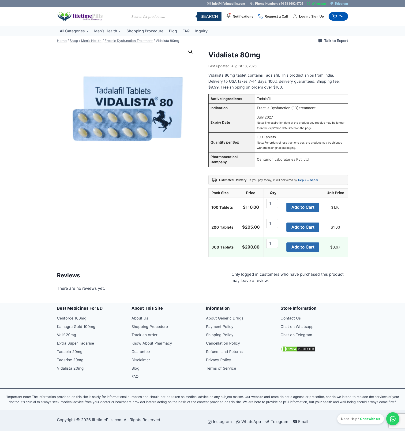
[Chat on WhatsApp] (392, 418)
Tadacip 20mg (69, 351)
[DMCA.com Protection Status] (314, 349)
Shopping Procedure (145, 31)
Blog (173, 31)
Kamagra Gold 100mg (76, 326)
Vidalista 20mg (70, 368)
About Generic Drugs (224, 318)
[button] (190, 52)
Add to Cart (303, 207)
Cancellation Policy (223, 343)
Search (209, 16)
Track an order (144, 334)
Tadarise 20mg (70, 359)
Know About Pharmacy (151, 343)
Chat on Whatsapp (297, 326)
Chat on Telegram (296, 334)
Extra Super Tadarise (75, 343)
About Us (139, 318)
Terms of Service (221, 368)
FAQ (186, 31)
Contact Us (291, 318)
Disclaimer (140, 359)
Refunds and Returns (224, 351)
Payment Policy (219, 326)
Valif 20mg (66, 334)
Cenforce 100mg (71, 318)
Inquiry (201, 31)
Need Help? (360, 419)
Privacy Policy (218, 359)
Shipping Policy (219, 334)
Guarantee (140, 351)
